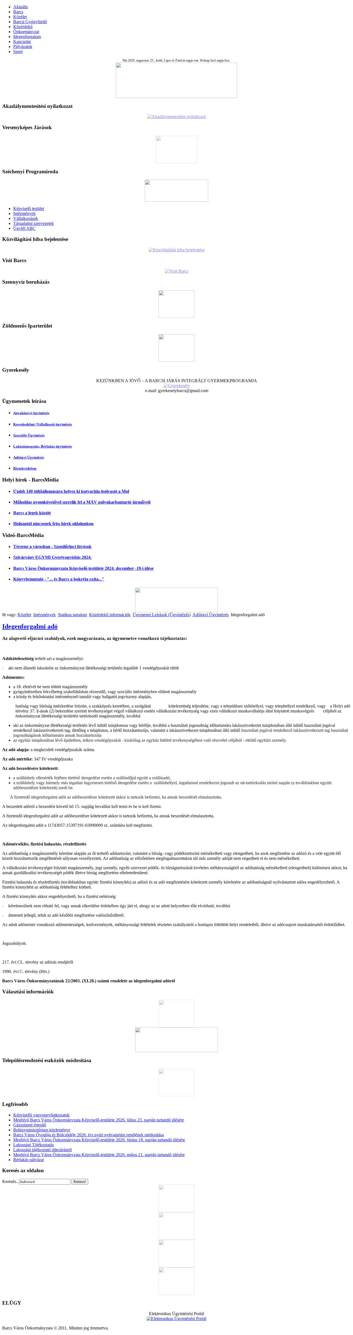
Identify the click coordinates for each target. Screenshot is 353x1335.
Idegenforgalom (27, 36)
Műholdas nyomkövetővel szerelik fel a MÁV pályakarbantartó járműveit (82, 502)
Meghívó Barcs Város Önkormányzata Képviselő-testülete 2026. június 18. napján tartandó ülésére (99, 1139)
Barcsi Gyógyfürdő (30, 21)
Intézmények (24, 213)
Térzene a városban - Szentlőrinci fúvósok (52, 546)
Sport (18, 51)
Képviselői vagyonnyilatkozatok (41, 1115)
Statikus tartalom (72, 614)
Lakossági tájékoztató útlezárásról (42, 1149)
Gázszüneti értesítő (29, 1125)
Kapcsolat (22, 41)
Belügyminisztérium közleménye (41, 1129)
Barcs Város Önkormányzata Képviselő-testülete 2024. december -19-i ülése (83, 568)
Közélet (20, 16)
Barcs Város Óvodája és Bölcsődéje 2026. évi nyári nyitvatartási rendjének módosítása (88, 1134)
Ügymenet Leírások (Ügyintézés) (162, 614)
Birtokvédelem (24, 468)
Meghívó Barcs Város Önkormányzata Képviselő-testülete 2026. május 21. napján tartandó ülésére (99, 1154)
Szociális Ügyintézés (29, 435)
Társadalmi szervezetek (33, 223)
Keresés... (10, 1181)
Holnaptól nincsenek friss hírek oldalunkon (53, 523)
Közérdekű (23, 26)
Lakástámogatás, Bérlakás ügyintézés (42, 446)
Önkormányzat (26, 31)
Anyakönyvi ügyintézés (31, 413)
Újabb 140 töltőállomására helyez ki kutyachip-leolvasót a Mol (71, 491)
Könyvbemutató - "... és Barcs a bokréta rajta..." (58, 579)
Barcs (18, 11)
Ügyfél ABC (24, 228)
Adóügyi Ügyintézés (28, 457)
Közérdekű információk (109, 614)
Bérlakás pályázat (28, 1159)
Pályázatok (22, 46)
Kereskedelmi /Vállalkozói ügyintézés (42, 424)
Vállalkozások (25, 218)
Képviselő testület (28, 208)
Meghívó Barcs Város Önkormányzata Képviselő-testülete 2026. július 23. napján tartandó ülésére (98, 1120)
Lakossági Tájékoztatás (33, 1144)
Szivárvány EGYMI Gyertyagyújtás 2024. (52, 557)
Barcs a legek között (32, 512)
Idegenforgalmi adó (30, 626)
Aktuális (20, 6)
